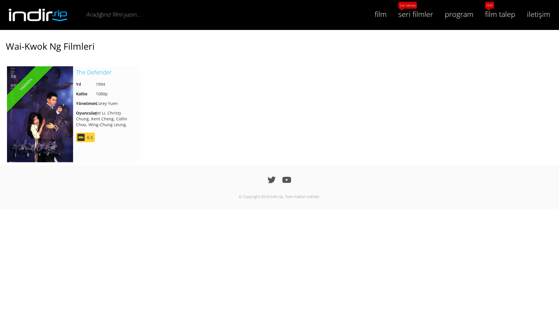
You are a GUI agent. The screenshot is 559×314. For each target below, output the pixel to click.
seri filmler (415, 14)
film (381, 14)
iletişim (538, 14)
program (459, 14)
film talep (500, 14)
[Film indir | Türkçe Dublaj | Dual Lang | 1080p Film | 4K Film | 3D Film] (38, 15)
